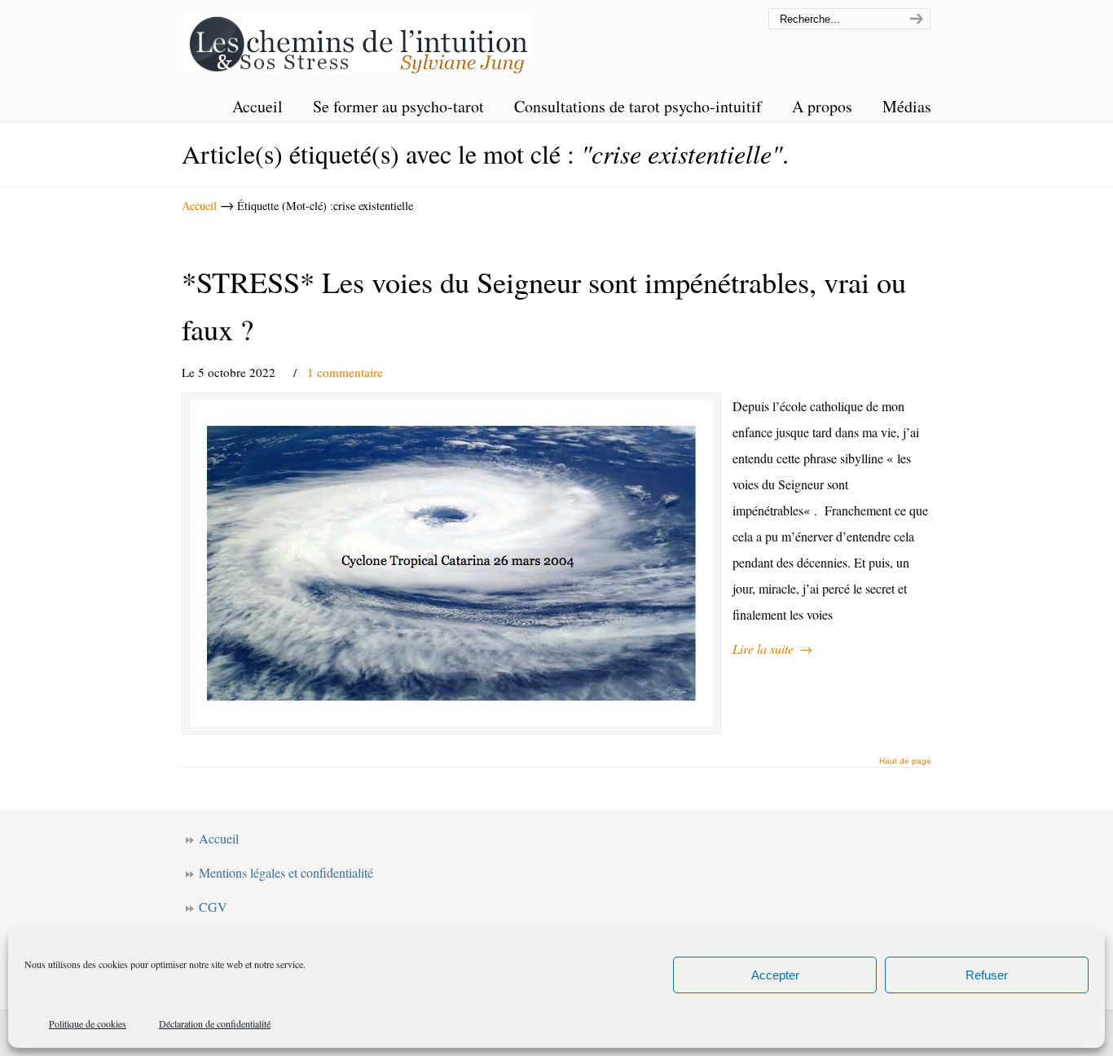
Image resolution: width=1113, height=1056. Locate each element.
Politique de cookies (87, 1023)
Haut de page (905, 761)
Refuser (987, 975)
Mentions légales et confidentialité (286, 872)
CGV (213, 906)
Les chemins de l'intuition (357, 39)
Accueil (199, 205)
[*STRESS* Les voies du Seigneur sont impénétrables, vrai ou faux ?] (451, 563)
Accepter (775, 975)
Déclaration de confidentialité (215, 1023)
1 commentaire (345, 372)
